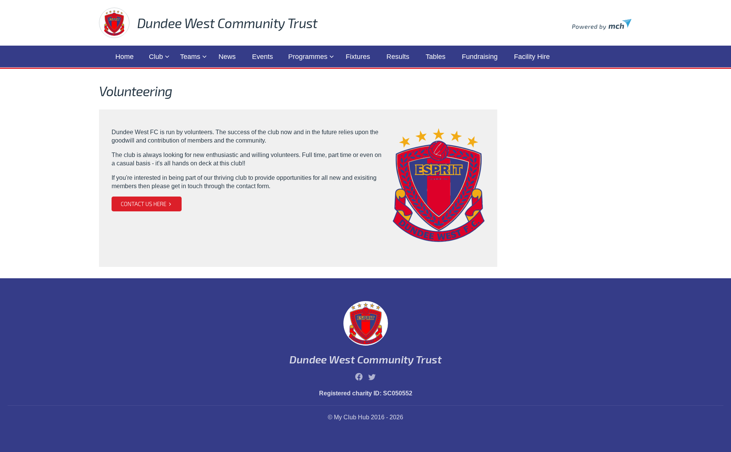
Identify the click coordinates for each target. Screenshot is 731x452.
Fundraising (480, 56)
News (227, 56)
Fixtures (358, 56)
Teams (190, 56)
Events (262, 56)
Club (156, 56)
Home (124, 56)
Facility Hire (532, 56)
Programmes (307, 56)
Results (397, 56)
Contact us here (144, 203)
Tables (435, 56)
